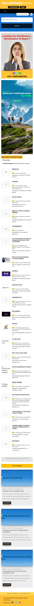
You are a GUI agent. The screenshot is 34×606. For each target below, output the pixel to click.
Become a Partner (13, 593)
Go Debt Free (16, 339)
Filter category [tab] (6, 160)
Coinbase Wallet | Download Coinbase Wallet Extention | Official (21, 427)
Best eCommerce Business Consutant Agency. (20, 257)
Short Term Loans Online (19, 353)
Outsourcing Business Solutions (21, 367)
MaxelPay (15, 271)
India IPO (14, 323)
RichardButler (16, 311)
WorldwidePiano (17, 226)
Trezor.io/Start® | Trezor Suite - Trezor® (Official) (21, 412)
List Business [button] (13, 7)
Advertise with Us (25, 593)
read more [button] (7, 503)
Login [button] (23, 7)
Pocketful (15, 181)
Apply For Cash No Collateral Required (21, 211)
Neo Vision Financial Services (20, 394)
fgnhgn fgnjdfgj (17, 382)
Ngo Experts (15, 441)
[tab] (12, 157)
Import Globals (16, 197)
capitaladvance (17, 297)
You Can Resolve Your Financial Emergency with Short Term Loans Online (21, 240)
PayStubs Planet (17, 285)
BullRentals (15, 169)
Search (17, 26)
